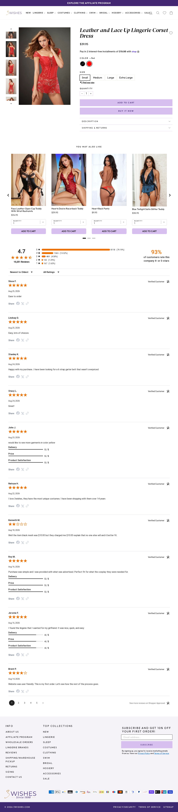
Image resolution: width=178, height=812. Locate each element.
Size (82, 72)
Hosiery (117, 13)
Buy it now (126, 111)
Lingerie (38, 13)
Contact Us (14, 777)
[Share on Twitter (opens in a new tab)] (22, 303)
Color (87, 58)
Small (85, 77)
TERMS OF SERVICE (150, 807)
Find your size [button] (88, 82)
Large (110, 77)
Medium (97, 77)
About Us (12, 731)
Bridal (104, 13)
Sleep (50, 13)
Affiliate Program (19, 737)
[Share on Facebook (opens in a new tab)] (18, 303)
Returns (11, 766)
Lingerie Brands (17, 747)
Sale (147, 13)
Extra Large (126, 77)
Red (89, 64)
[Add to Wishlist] (170, 33)
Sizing (10, 771)
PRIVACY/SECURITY (124, 807)
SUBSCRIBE (146, 745)
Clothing (80, 13)
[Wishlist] (164, 12)
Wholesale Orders (19, 742)
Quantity (86, 88)
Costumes (64, 13)
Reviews (11, 752)
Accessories (133, 13)
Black (82, 64)
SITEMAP (168, 807)
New (28, 13)
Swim (92, 13)
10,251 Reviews (21, 262)
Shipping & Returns (94, 128)
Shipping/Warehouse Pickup (20, 759)
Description (90, 121)
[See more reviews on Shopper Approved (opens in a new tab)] (27, 303)
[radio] (89, 249)
